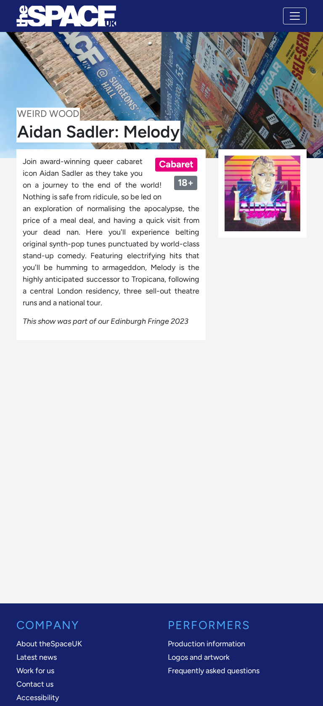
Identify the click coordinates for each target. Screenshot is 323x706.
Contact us (34, 684)
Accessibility (37, 697)
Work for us (35, 670)
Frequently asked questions (213, 670)
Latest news (36, 657)
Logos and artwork (199, 657)
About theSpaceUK (49, 643)
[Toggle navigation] (295, 16)
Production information (206, 643)
